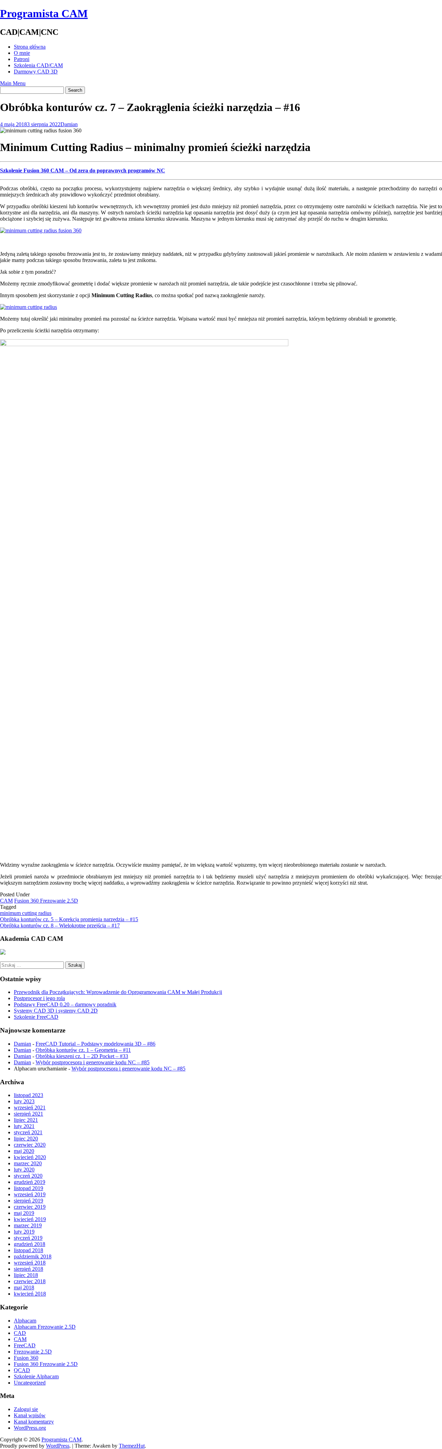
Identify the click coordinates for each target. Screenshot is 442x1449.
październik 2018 (32, 1256)
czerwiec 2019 (30, 1207)
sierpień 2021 (28, 1114)
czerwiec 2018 (30, 1281)
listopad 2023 (28, 1095)
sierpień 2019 (28, 1201)
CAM (6, 901)
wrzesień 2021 (30, 1107)
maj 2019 (24, 1213)
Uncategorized (30, 1383)
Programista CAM (44, 13)
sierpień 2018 (28, 1269)
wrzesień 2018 (30, 1263)
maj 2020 (24, 1151)
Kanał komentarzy (34, 1422)
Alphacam (25, 1321)
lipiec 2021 (26, 1120)
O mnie (22, 53)
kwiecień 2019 (30, 1219)
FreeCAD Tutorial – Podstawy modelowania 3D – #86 (95, 1044)
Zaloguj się (26, 1409)
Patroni (21, 59)
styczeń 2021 (28, 1132)
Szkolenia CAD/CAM (38, 65)
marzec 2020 (28, 1163)
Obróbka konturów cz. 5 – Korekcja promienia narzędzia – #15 (69, 919)
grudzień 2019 (29, 1182)
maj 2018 (24, 1287)
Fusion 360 (26, 1358)
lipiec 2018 (26, 1275)
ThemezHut (132, 1446)
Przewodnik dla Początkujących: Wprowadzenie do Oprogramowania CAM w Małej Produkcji (118, 992)
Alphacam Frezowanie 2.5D (45, 1327)
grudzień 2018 (29, 1244)
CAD (20, 1333)
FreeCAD (25, 1345)
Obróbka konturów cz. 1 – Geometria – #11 (83, 1050)
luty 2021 (24, 1126)
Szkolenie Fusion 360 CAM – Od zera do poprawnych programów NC (82, 170)
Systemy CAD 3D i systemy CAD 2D (56, 1011)
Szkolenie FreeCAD (36, 1017)
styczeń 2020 (28, 1176)
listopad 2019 (28, 1188)
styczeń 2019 (28, 1238)
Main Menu (13, 83)
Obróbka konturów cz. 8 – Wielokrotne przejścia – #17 (60, 925)
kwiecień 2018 (30, 1294)
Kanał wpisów (30, 1415)
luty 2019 (24, 1232)
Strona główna (30, 47)
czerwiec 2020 (30, 1145)
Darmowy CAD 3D (36, 71)
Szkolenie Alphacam (36, 1376)
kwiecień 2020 (30, 1157)
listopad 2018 (28, 1250)
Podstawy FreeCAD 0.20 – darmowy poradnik (65, 1004)
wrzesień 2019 (30, 1194)
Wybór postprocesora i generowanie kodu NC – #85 (93, 1062)
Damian (69, 124)
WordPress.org (30, 1428)
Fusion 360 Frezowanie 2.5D (46, 901)
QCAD (22, 1370)
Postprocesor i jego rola (39, 998)
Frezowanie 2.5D (33, 1352)
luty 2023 (24, 1101)
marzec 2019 (28, 1225)
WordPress (57, 1446)
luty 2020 (24, 1170)
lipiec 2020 (26, 1138)
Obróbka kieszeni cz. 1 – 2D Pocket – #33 (82, 1056)
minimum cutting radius (25, 913)
